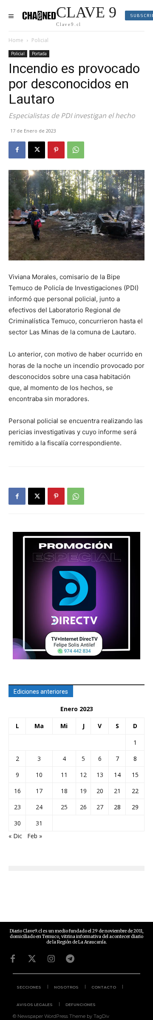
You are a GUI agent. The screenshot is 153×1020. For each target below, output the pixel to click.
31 (39, 823)
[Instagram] (51, 959)
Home (15, 40)
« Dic (15, 836)
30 (17, 823)
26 (83, 807)
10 (39, 775)
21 (117, 791)
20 (99, 791)
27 (99, 807)
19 (83, 791)
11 (64, 775)
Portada (39, 54)
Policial (39, 40)
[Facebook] (17, 149)
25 (64, 807)
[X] (36, 149)
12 (83, 775)
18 (64, 791)
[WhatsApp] (75, 149)
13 (99, 775)
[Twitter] (32, 959)
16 (17, 791)
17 (39, 791)
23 (17, 807)
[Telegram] (70, 959)
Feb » (34, 836)
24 (39, 807)
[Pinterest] (56, 149)
